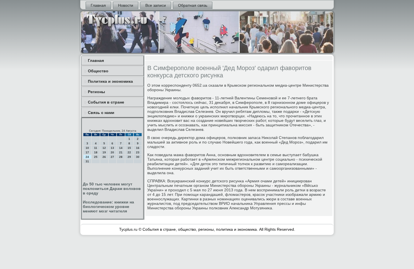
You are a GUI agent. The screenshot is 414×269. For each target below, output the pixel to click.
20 (112, 152)
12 (104, 147)
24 (87, 156)
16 (137, 147)
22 (129, 152)
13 (112, 147)
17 (87, 152)
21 (121, 152)
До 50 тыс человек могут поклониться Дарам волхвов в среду (112, 188)
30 (137, 156)
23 (137, 152)
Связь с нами (101, 112)
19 (104, 152)
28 (121, 156)
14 (121, 147)
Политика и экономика (110, 81)
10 (87, 147)
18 (95, 152)
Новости (125, 5)
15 (129, 147)
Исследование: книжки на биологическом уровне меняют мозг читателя (108, 206)
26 (104, 156)
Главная (98, 5)
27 (112, 156)
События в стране (106, 102)
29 (129, 156)
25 (95, 156)
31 (87, 161)
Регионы (96, 91)
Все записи (155, 5)
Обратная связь (192, 5)
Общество (98, 71)
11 (95, 147)
